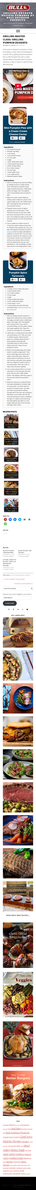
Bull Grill (10, 232)
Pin (23, 138)
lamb (4, 1162)
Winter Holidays (25, 575)
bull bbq (16, 1128)
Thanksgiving (8, 1173)
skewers (16, 1171)
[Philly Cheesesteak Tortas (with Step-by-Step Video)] (18, 746)
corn (22, 1146)
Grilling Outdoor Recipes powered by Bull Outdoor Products (18, 17)
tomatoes (17, 1173)
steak (22, 1171)
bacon (11, 1125)
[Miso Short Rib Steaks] (18, 713)
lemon (9, 1161)
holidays (19, 1154)
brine (9, 1129)
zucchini (28, 1173)
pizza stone (13, 1165)
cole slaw (5, 1146)
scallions (6, 1171)
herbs (12, 1154)
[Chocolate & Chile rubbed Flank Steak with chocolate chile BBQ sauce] (18, 878)
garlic (6, 1154)
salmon (25, 1168)
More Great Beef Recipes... (18, 915)
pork (18, 1165)
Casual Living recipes (11, 1137)
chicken (25, 1141)
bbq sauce (17, 1125)
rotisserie (19, 1168)
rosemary (12, 1168)
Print (15, 138)
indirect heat (16, 1158)
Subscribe (9, 603)
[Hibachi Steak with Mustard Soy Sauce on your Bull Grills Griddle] (18, 680)
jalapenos (27, 1158)
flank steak (28, 1150)
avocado (6, 1125)
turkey (23, 1173)
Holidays (18, 575)
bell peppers (24, 1125)
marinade (16, 1162)
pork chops (24, 1165)
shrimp (11, 1171)
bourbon (5, 1129)
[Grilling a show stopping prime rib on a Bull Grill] (18, 812)
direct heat (17, 1150)
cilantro (31, 1142)
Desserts (12, 575)
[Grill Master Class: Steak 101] (18, 911)
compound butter (14, 1146)
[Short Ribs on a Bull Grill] (18, 845)
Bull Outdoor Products (17, 1132)
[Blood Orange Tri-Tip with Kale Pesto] (18, 779)
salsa (29, 1168)
